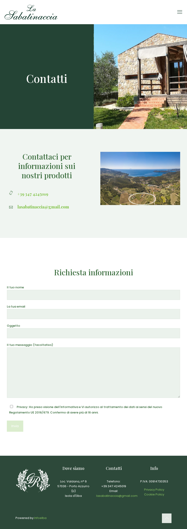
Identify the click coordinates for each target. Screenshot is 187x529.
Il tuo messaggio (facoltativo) (30, 345)
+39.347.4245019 (113, 486)
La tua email (16, 306)
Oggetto (13, 326)
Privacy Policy (154, 489)
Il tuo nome (15, 287)
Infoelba (40, 518)
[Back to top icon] (166, 518)
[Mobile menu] (180, 12)
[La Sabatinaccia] (31, 12)
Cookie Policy (154, 494)
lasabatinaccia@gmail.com (117, 496)
